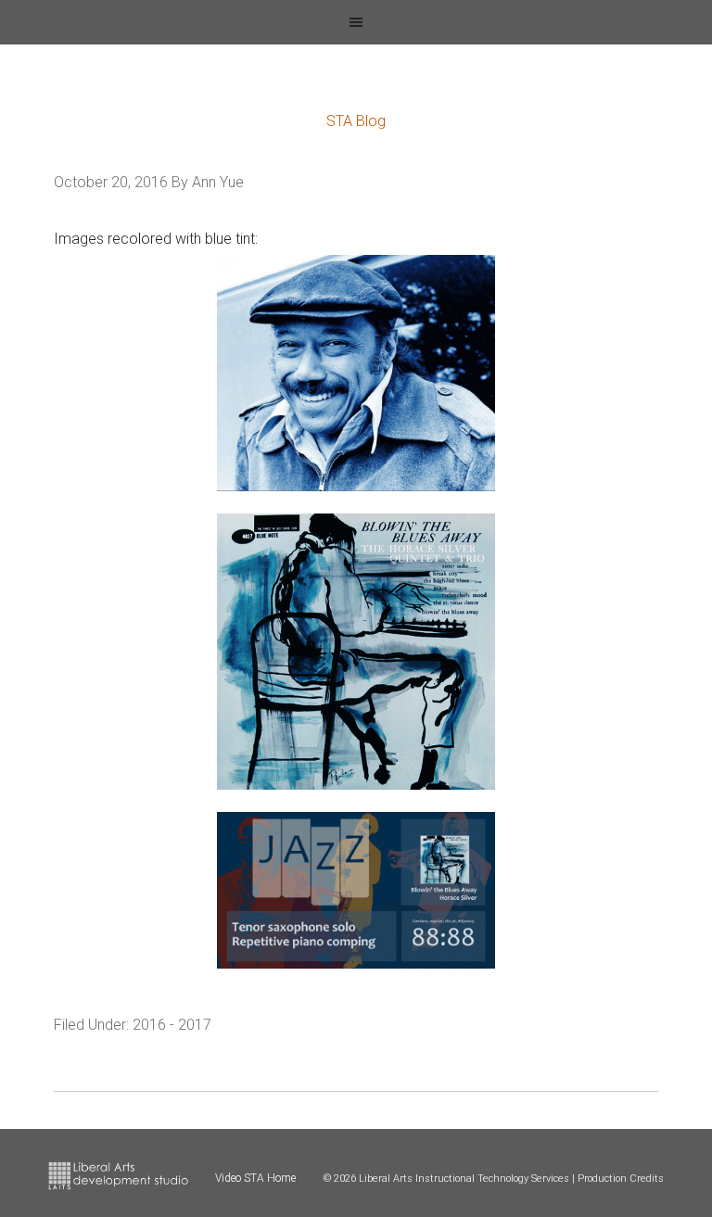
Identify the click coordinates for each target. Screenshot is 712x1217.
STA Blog (356, 121)
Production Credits (621, 1179)
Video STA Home (255, 1178)
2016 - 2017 (172, 1024)
